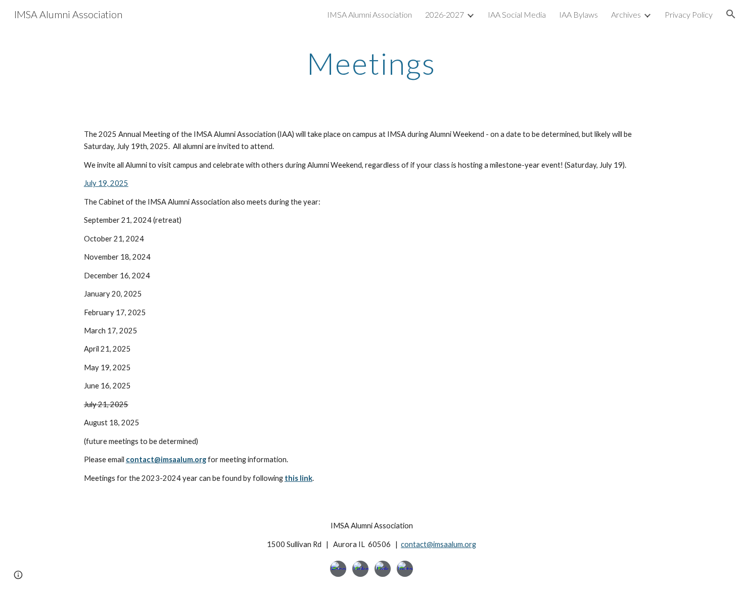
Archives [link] (626, 14)
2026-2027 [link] (444, 14)
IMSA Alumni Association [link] (369, 14)
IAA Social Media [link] (517, 14)
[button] (731, 14)
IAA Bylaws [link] (578, 14)
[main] (371, 63)
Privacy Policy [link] (689, 14)
